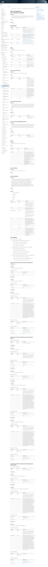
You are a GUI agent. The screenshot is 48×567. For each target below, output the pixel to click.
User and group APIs (5, 150)
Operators (2, 28)
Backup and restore (4, 48)
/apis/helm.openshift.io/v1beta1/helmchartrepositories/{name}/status (40, 19)
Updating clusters (3, 15)
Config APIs (18, 8)
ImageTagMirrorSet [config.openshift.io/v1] (6, 97)
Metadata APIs (4, 131)
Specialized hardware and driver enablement (4, 46)
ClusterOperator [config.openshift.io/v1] (6, 72)
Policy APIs (3, 139)
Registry (2, 27)
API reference (3, 54)
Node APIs (3, 134)
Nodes (2, 37)
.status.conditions (38, 13)
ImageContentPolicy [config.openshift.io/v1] (6, 94)
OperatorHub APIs (4, 138)
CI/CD (2, 29)
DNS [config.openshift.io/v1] (6, 80)
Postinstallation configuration (3, 14)
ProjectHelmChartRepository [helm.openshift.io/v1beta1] (6, 119)
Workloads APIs (4, 151)
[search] (9, 6)
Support (2, 17)
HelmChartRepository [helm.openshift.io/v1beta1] (6, 86)
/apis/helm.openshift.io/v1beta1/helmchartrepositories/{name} (40, 17)
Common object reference (4, 57)
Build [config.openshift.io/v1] (6, 69)
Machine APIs (4, 130)
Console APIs (4, 126)
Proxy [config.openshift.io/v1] (6, 122)
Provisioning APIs (4, 141)
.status (37, 12)
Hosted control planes (4, 36)
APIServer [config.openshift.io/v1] (6, 64)
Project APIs (4, 140)
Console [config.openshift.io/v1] (6, 78)
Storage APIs (4, 148)
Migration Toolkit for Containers (4, 53)
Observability (3, 41)
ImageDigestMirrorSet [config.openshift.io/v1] (6, 91)
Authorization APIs (4, 58)
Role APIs (3, 144)
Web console (3, 18)
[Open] (1, 4)
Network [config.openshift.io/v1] (6, 105)
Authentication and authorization (4, 23)
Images (2, 31)
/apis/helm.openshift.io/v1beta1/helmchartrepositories (40, 16)
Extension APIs (4, 127)
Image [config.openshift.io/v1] (6, 89)
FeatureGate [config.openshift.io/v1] (6, 83)
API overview (4, 55)
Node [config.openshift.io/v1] (6, 108)
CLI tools (2, 19)
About (2, 8)
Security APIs (4, 147)
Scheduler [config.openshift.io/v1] (6, 125)
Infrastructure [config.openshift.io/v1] (6, 99)
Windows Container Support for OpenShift (5, 39)
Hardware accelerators (4, 47)
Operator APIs (4, 137)
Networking (3, 24)
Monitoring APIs (4, 132)
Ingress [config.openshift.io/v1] (6, 102)
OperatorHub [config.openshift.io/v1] (6, 113)
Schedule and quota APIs (5, 145)
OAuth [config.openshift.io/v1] (6, 110)
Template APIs (4, 149)
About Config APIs (5, 62)
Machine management (4, 35)
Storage (2, 25)
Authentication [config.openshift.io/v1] (6, 67)
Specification (37, 7)
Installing (2, 12)
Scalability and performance (5, 42)
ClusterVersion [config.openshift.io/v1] (6, 75)
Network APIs (4, 133)
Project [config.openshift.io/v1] (6, 116)
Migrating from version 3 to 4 (5, 50)
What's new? (3, 9)
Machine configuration (4, 33)
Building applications (4, 32)
